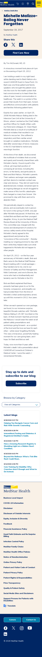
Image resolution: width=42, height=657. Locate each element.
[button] (17, 3)
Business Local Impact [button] (13, 498)
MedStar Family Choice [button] (13, 546)
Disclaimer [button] (8, 508)
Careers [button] (12, 619)
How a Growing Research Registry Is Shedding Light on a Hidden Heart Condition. (20, 446)
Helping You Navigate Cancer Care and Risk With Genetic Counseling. (21, 424)
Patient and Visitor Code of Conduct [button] (19, 567)
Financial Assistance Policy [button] (15, 529)
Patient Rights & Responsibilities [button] (18, 578)
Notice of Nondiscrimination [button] (16, 557)
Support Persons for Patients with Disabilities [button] (18, 599)
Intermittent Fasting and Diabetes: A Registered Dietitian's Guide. (20, 434)
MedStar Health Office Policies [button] (17, 552)
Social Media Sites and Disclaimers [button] (18, 593)
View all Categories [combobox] (12, 404)
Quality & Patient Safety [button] (14, 588)
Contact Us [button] (31, 619)
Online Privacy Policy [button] (13, 562)
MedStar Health (11, 35)
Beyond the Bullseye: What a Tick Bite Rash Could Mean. (20, 457)
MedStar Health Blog (11, 11)
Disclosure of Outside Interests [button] (17, 513)
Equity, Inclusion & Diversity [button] (16, 518)
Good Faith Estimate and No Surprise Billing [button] (20, 535)
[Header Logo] (7, 2)
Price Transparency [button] (12, 583)
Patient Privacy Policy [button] (13, 572)
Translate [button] (11, 606)
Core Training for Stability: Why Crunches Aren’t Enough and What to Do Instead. (20, 469)
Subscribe (21, 383)
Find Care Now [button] (21, 52)
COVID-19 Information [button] (14, 503)
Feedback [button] (8, 524)
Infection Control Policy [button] (14, 541)
